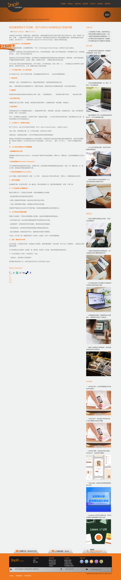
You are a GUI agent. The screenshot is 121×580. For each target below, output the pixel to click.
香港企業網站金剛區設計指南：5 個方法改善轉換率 (103, 34)
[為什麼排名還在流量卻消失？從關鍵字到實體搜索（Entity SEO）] (98, 67)
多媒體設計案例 (68, 564)
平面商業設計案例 (69, 565)
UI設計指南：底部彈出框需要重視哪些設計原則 (98, 484)
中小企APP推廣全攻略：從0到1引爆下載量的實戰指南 (98, 148)
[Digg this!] (23, 272)
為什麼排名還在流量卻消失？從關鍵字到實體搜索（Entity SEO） (98, 52)
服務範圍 (51, 558)
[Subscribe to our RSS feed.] (10, 272)
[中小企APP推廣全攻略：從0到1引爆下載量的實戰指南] (98, 163)
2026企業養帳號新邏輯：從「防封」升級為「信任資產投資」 (98, 84)
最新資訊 (15, 31)
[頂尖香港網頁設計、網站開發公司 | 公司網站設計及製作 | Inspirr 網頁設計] (15, 4)
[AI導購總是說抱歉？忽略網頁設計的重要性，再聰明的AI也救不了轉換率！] (98, 331)
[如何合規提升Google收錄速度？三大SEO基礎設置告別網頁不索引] (98, 196)
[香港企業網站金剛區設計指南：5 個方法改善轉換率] (98, 235)
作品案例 (67, 558)
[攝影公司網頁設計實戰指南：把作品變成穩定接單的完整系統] (98, 363)
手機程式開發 (52, 564)
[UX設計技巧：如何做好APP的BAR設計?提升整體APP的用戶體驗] (98, 435)
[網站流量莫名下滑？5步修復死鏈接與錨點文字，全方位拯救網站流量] (98, 131)
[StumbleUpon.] (17, 272)
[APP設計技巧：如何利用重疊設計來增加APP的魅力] (98, 403)
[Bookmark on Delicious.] (27, 272)
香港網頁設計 (19, 575)
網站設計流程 (52, 560)
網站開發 (16, 48)
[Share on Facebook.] (30, 272)
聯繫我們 (82, 558)
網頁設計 (21, 31)
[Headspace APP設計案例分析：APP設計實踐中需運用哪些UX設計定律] (98, 531)
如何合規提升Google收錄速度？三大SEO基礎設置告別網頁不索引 (98, 180)
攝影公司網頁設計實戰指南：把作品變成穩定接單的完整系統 (98, 348)
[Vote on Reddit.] (20, 272)
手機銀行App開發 (20, 117)
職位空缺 (35, 562)
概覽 (34, 560)
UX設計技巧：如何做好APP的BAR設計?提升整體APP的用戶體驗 (98, 420)
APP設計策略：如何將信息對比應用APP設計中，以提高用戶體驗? (98, 452)
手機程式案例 (67, 562)
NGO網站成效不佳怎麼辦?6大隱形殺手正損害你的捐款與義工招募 (99, 284)
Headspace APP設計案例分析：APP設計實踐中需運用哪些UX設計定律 (98, 516)
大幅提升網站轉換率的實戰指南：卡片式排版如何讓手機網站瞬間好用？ (98, 252)
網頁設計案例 (67, 560)
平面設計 (51, 565)
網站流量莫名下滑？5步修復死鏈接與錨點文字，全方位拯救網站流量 (99, 116)
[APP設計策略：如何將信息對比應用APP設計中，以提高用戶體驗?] (98, 467)
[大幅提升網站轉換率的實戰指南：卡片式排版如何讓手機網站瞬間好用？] (98, 267)
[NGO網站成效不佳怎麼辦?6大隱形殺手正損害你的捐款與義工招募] (98, 299)
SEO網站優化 (52, 562)
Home (11, 19)
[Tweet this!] (13, 272)
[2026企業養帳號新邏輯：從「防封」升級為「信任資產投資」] (98, 99)
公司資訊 (36, 558)
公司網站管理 (27, 575)
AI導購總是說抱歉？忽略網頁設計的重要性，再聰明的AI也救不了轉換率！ (98, 316)
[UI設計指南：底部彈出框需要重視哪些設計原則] (98, 499)
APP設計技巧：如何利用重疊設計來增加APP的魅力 (98, 387)
